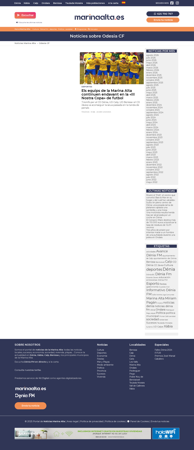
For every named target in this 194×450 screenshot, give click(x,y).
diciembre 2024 (154, 105)
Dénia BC (150, 274)
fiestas (163, 284)
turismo (149, 327)
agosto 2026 (152, 55)
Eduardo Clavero (152, 277)
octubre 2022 (152, 169)
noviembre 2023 (154, 137)
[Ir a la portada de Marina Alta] (99, 17)
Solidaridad (163, 320)
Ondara (160, 309)
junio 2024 (151, 120)
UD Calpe (158, 326)
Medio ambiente (105, 365)
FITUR (158, 353)
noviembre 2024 (154, 107)
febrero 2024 (152, 130)
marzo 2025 (152, 97)
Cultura (35, 29)
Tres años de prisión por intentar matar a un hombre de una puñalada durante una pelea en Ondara (160, 234)
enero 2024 (152, 132)
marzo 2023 (152, 157)
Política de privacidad (92, 421)
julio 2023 (151, 147)
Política (61, 29)
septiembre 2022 (154, 172)
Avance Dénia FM (157, 253)
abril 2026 (151, 65)
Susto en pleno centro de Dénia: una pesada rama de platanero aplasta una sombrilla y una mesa (159, 206)
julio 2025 (150, 87)
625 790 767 (165, 13)
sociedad (69, 29)
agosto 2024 (152, 115)
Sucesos (151, 322)
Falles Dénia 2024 (163, 350)
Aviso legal (72, 421)
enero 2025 (151, 102)
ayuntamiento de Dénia (165, 258)
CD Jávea (158, 265)
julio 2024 (151, 117)
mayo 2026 (151, 62)
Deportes (101, 353)
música (160, 303)
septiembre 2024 (154, 112)
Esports (152, 283)
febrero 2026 (152, 70)
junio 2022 (151, 179)
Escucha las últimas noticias (30, 22)
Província (101, 371)
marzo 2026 (152, 67)
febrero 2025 (152, 100)
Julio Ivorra (157, 295)
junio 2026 (151, 60)
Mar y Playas (103, 362)
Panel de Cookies (139, 421)
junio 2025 (151, 90)
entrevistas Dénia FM (157, 280)
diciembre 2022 (154, 164)
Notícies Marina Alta (25, 43)
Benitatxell (160, 262)
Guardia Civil (164, 287)
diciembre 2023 (154, 135)
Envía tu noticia (163, 19)
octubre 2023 (152, 140)
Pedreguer (170, 310)
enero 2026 (152, 72)
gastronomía (152, 287)
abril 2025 (151, 95)
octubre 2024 (153, 110)
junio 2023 (151, 149)
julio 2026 (151, 57)
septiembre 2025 (154, 82)
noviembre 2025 (154, 77)
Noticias (102, 344)
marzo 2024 (152, 127)
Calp (168, 261)
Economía (102, 356)
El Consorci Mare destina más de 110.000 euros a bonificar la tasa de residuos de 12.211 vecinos (161, 224)
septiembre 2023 (154, 142)
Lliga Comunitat (168, 295)
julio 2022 (151, 177)
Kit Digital (44, 378)
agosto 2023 (152, 145)
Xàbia (168, 326)
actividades (151, 252)
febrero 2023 (152, 159)
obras (152, 310)
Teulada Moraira (164, 323)
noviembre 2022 (154, 167)
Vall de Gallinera (137, 385)
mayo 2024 (152, 122)
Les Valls (133, 362)
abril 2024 (151, 125)
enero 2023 (152, 162)
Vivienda (101, 376)
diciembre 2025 (153, 75)
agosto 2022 (152, 174)
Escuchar (27, 15)
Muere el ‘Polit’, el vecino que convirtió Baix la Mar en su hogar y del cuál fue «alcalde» (160, 197)
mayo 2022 (151, 182)
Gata (131, 359)
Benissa (150, 261)
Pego (148, 313)
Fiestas (100, 359)
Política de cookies (115, 421)
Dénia (169, 269)
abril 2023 (151, 154)
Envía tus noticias (160, 421)
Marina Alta (155, 298)
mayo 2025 (151, 92)
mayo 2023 (151, 152)
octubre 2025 (152, 80)
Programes (81, 29)
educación (164, 277)
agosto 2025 (152, 85)
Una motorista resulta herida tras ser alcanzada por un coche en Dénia (160, 215)
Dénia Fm (44, 29)
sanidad (172, 316)
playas (153, 313)
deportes (53, 29)
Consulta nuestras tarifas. (28, 370)
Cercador (94, 29)
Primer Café (164, 316)
